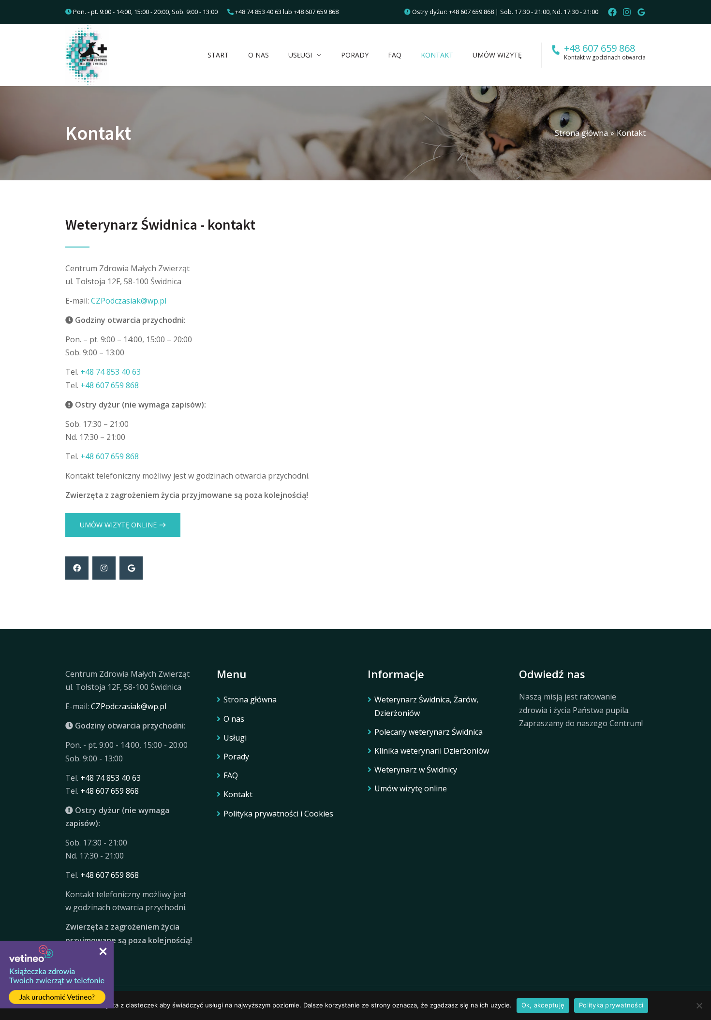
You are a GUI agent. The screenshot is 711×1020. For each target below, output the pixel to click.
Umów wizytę (497, 54)
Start (218, 54)
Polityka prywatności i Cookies (278, 813)
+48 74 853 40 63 (258, 11)
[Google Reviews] (641, 12)
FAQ (394, 54)
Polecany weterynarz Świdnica (428, 732)
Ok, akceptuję (542, 1005)
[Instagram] (626, 12)
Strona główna (250, 699)
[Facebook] (612, 12)
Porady (355, 54)
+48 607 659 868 (316, 11)
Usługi (300, 54)
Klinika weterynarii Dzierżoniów (431, 750)
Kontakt (437, 54)
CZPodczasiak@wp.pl (128, 300)
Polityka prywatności (611, 1005)
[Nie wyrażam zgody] (699, 1005)
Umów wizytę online (410, 788)
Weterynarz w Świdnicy (415, 769)
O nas (258, 54)
